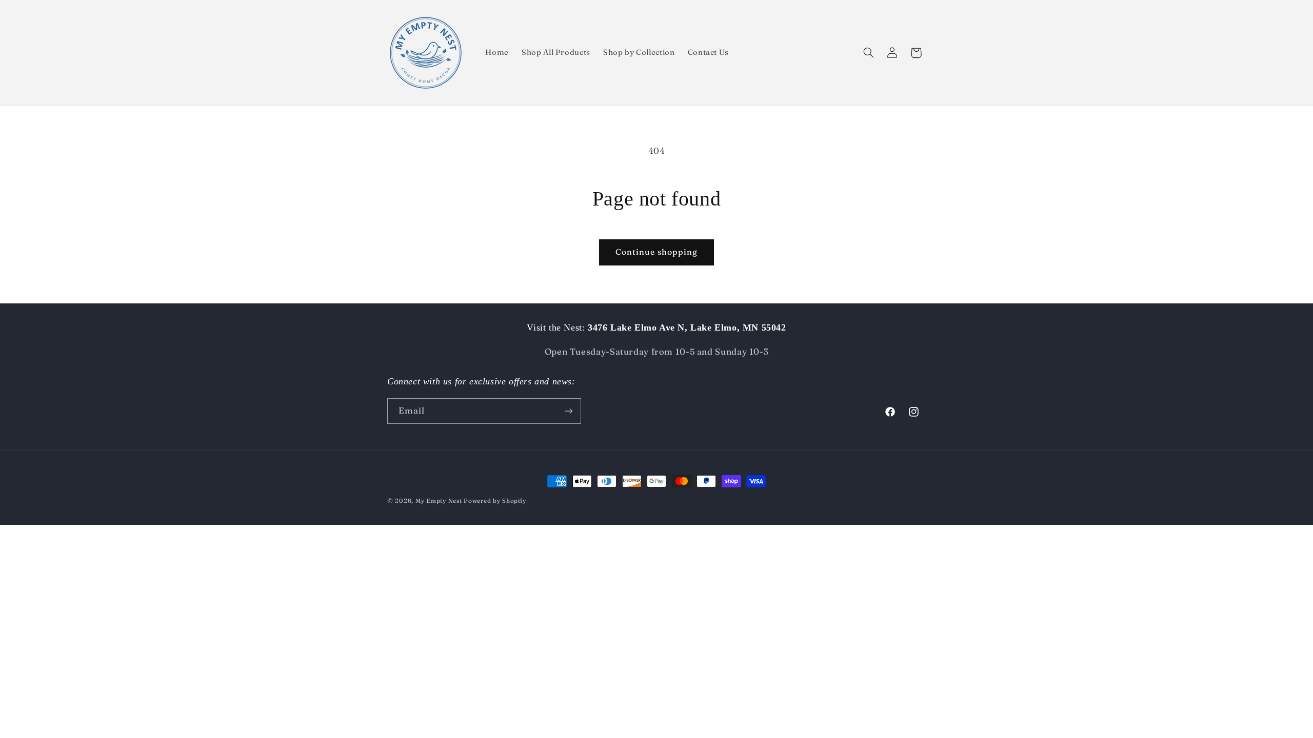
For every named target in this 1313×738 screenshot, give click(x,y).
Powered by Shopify (495, 500)
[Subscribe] (569, 410)
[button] (869, 53)
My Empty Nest (438, 500)
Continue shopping (656, 252)
